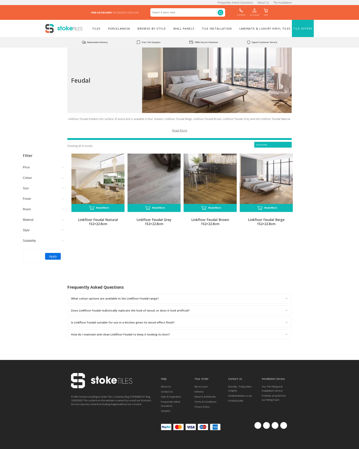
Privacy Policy (201, 406)
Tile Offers (302, 28)
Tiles (96, 28)
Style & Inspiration (171, 396)
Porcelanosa (119, 28)
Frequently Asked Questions (235, 2)
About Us (263, 2)
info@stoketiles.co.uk (240, 395)
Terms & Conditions (205, 401)
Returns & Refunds (205, 396)
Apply (53, 256)
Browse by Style (151, 28)
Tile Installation (283, 2)
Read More (179, 130)
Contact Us (167, 391)
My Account (201, 386)
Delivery (198, 391)
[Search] (220, 12)
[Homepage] (101, 387)
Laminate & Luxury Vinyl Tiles (265, 28)
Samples (165, 411)
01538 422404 (235, 400)
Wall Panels (183, 28)
